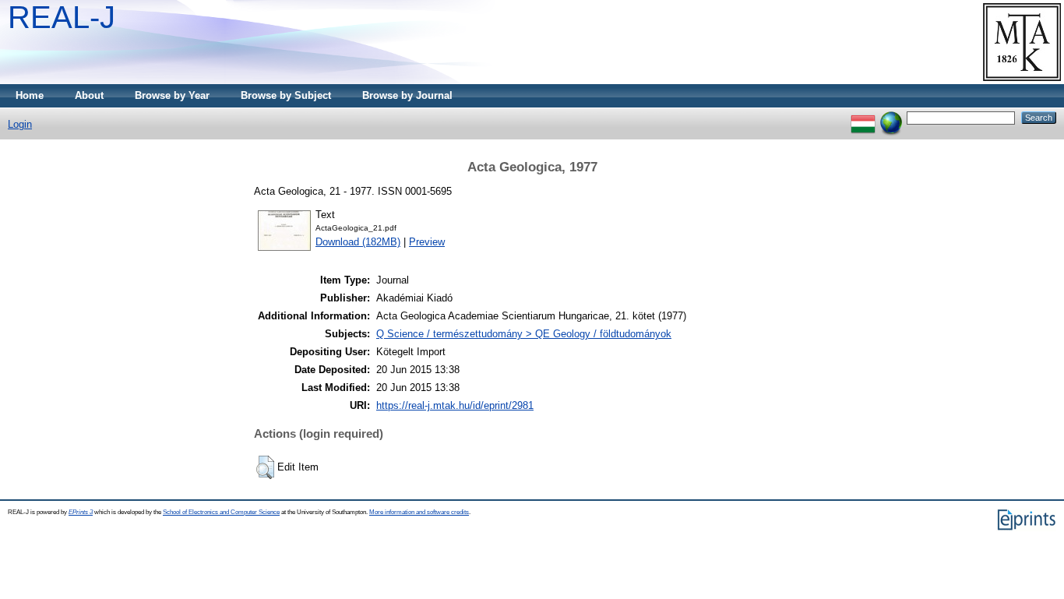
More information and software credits (419, 512)
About (89, 95)
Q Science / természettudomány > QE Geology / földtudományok (523, 334)
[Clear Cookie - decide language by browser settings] (891, 117)
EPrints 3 (81, 512)
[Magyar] (863, 117)
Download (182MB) (357, 242)
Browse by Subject (286, 95)
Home (30, 95)
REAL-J (61, 17)
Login (20, 124)
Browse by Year (172, 95)
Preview (427, 242)
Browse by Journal (407, 95)
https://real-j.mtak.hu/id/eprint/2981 (455, 405)
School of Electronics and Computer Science (221, 512)
